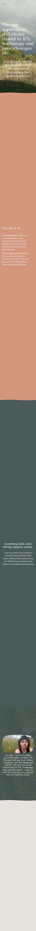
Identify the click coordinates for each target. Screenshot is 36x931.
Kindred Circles (21, 774)
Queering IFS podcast (22, 772)
